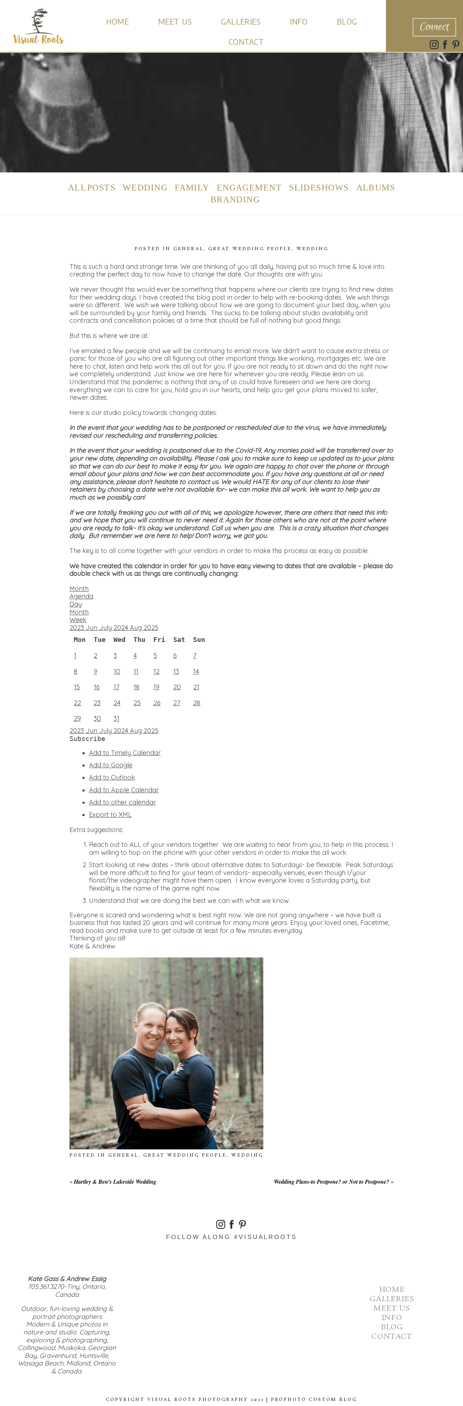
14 (196, 671)
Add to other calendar (122, 802)
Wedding (145, 187)
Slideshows (319, 187)
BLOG (347, 21)
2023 (77, 627)
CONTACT (246, 42)
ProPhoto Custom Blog (314, 1400)
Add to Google (110, 765)
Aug (137, 627)
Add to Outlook (112, 777)
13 (176, 671)
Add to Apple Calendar (124, 790)
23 (97, 703)
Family (192, 187)
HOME (117, 21)
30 (97, 718)
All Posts (91, 187)
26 (157, 703)
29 (77, 718)
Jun (92, 627)
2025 (151, 627)
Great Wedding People (250, 249)
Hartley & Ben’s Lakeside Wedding (115, 1182)
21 (196, 687)
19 (156, 687)
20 (177, 687)
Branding (235, 199)
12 (156, 671)
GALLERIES (240, 21)
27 (176, 703)
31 (116, 718)
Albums (375, 187)
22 (77, 703)
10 (117, 671)
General (188, 249)
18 (136, 687)
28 (196, 703)
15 (77, 687)
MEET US (175, 21)
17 (116, 687)
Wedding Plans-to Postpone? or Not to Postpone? (331, 1182)
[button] (87, 738)
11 (136, 671)
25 (137, 703)
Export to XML (110, 814)
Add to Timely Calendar (125, 753)
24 (117, 703)
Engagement (249, 187)
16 (97, 687)
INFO (298, 21)
